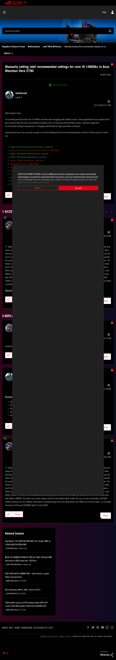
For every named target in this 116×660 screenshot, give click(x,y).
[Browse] (5, 12)
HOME (17, 627)
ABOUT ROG (7, 627)
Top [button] (7, 653)
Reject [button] (38, 188)
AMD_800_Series (12, 581)
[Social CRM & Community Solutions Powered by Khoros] (106, 654)
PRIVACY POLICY (65, 636)
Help (104, 12)
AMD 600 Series (12, 610)
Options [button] (7, 53)
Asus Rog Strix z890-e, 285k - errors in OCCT (22, 590)
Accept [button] (78, 188)
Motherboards (34, 46)
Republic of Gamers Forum (13, 46)
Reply (105, 196)
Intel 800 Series (12, 548)
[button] (8, 195)
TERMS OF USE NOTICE (48, 636)
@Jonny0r (9, 397)
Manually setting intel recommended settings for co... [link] (86, 46)
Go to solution (60, 84)
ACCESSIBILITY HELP (43, 627)
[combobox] (58, 30)
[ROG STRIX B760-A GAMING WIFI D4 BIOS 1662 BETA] (106, 212)
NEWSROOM (26, 627)
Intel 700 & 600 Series (52, 46)
